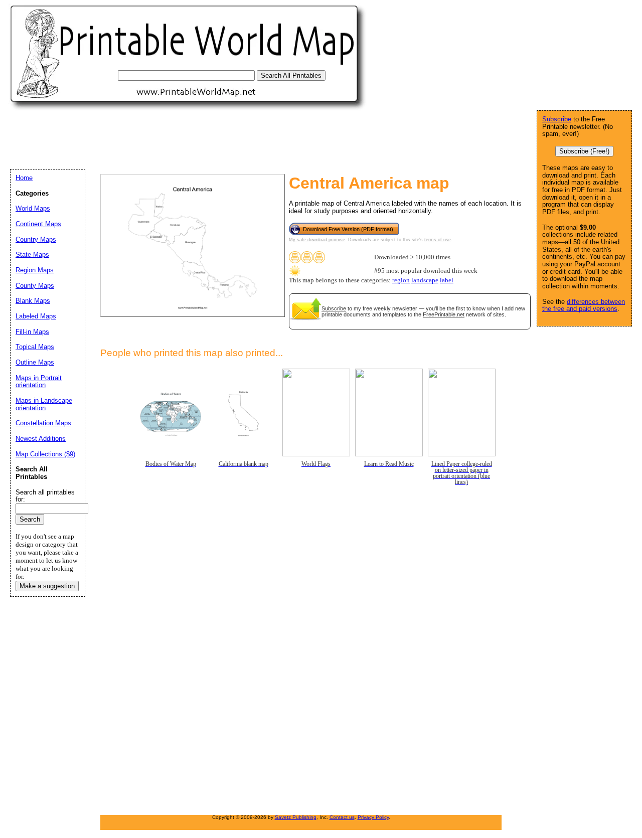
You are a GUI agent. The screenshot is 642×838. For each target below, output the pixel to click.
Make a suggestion (47, 586)
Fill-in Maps (32, 332)
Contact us (342, 817)
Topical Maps (35, 347)
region (401, 280)
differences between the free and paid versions (583, 305)
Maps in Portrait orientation (39, 381)
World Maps (33, 208)
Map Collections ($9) (45, 454)
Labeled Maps (36, 316)
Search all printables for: (45, 496)
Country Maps (36, 239)
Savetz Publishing (295, 817)
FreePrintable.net (443, 314)
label (446, 280)
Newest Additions (41, 438)
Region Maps (35, 270)
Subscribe (334, 308)
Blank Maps (33, 300)
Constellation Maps (43, 423)
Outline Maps (35, 362)
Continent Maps (38, 224)
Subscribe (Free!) (584, 151)
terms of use (437, 239)
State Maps (32, 254)
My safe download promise (317, 239)
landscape (424, 280)
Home (24, 178)
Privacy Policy (373, 817)
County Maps (35, 285)
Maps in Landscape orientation (44, 404)
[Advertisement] (192, 139)
